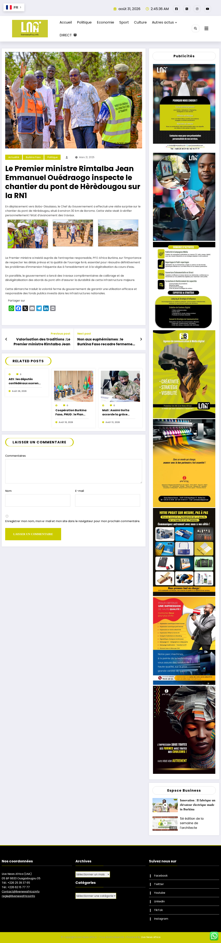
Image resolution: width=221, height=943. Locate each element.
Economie (105, 22)
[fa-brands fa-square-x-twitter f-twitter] (186, 8)
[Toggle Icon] (206, 28)
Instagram (161, 919)
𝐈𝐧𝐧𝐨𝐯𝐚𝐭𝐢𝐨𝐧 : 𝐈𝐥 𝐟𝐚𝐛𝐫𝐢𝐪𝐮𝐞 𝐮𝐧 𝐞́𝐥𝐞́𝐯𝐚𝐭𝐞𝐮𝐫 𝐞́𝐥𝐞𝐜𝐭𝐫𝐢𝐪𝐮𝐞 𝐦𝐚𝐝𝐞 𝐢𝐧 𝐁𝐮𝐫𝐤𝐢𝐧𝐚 (197, 805)
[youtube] (207, 8)
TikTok (158, 910)
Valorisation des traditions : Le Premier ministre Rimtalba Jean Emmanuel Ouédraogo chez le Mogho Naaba (42, 342)
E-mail (79, 491)
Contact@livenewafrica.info (21, 892)
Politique (84, 22)
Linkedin (159, 901)
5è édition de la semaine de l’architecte (192, 823)
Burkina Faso (33, 157)
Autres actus (163, 22)
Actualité (13, 157)
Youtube (159, 893)
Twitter (159, 884)
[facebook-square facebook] (176, 8)
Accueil (66, 22)
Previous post (60, 333)
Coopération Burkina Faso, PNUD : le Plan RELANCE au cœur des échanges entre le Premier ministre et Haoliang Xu (71, 412)
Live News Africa (150, 937)
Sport (124, 22)
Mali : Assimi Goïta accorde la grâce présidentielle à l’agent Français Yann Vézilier (118, 412)
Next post (84, 333)
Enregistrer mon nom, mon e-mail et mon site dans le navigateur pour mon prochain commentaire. (72, 521)
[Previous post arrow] (6, 339)
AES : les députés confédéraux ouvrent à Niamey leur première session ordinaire (24, 381)
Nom (8, 491)
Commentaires (15, 456)
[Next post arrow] (141, 339)
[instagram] (197, 8)
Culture (140, 22)
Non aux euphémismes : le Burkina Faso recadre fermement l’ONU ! (106, 342)
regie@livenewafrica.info (18, 896)
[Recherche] (195, 28)
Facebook (161, 876)
